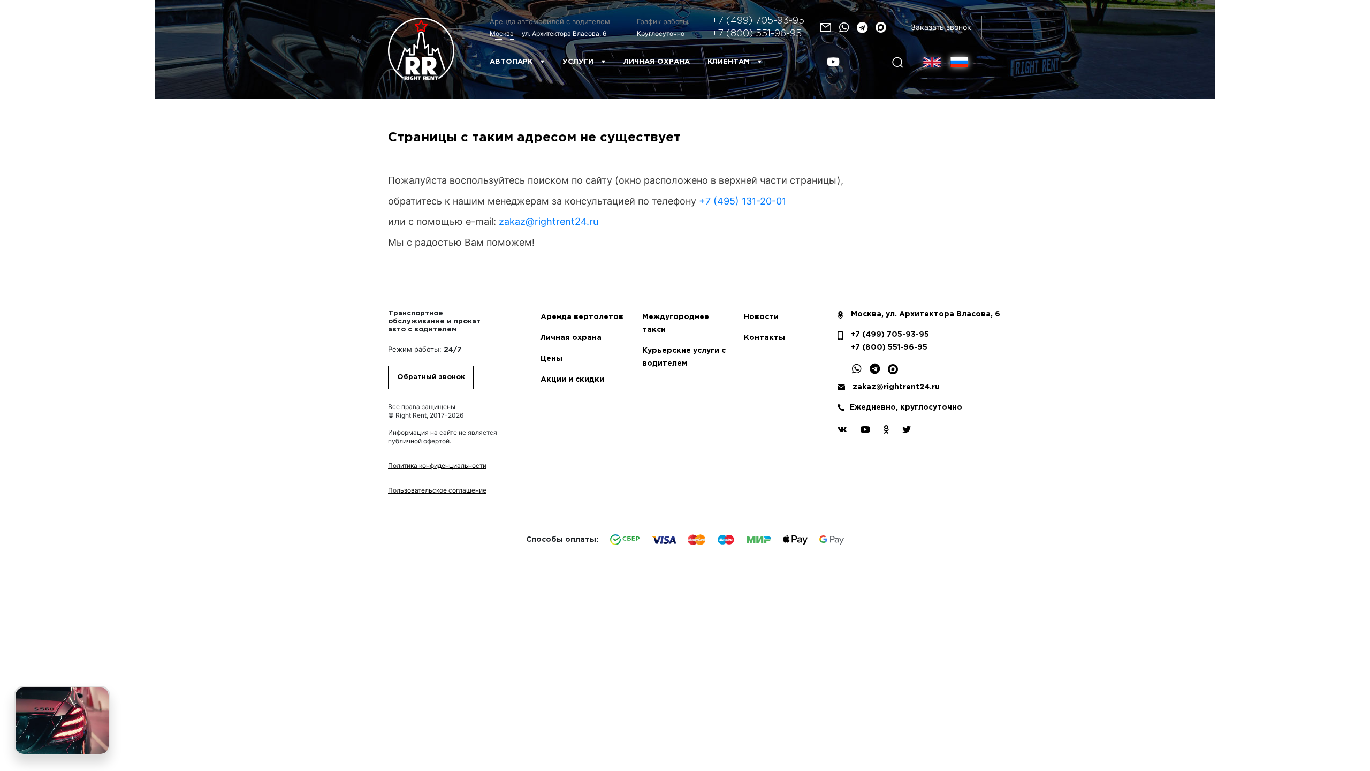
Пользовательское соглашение (437, 490)
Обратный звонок (431, 377)
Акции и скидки (572, 379)
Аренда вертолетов (582, 317)
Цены (551, 359)
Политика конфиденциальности (437, 466)
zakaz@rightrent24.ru (548, 221)
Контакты (764, 338)
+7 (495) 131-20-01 (742, 201)
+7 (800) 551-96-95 (757, 33)
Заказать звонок (941, 27)
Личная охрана (656, 62)
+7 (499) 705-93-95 (758, 21)
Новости (761, 317)
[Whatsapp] (844, 27)
